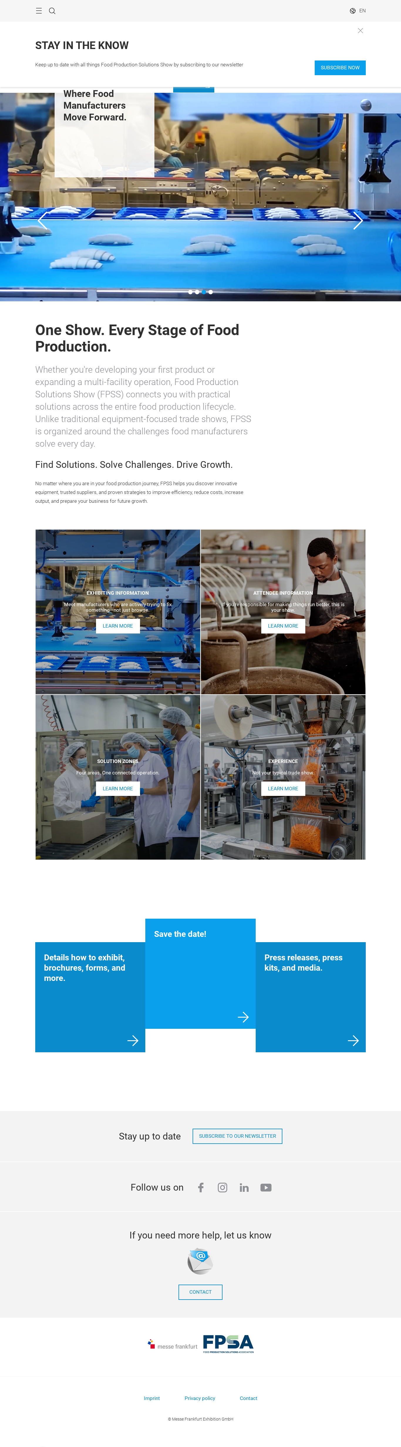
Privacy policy (200, 1398)
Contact (200, 1292)
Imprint (152, 1398)
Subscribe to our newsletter (237, 1136)
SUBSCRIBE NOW (340, 67)
